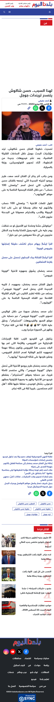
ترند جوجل (47, 514)
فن (29, 665)
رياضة (46, 665)
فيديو (33, 679)
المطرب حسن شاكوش (26, 503)
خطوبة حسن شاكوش (43, 508)
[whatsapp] (29, 108)
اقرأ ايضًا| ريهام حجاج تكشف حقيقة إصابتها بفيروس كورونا (27, 245)
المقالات (45, 672)
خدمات (11, 672)
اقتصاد (28, 658)
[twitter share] (42, 108)
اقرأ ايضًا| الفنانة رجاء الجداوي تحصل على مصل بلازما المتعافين (27, 259)
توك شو (34, 672)
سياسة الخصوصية (27, 686)
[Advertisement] (27, 56)
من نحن (42, 686)
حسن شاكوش (45, 503)
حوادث (37, 665)
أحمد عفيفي (44, 100)
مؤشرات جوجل (31, 514)
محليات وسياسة (41, 658)
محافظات (17, 658)
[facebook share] (49, 108)
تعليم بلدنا (44, 679)
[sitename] (27, 642)
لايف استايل (19, 665)
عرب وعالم (22, 672)
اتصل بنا (12, 686)
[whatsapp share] (35, 108)
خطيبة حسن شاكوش (21, 508)
